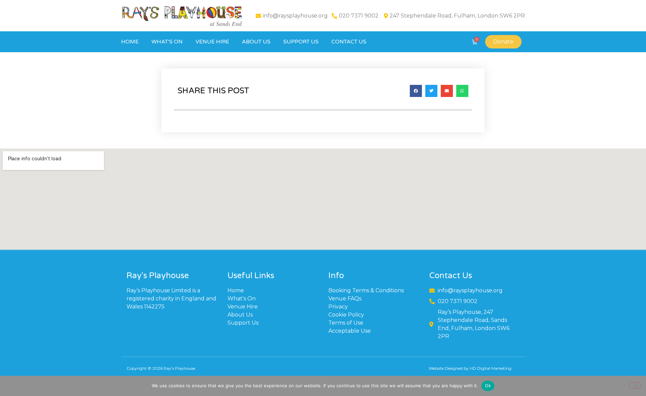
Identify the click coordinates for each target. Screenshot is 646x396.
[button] (416, 91)
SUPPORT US (301, 41)
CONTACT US (348, 41)
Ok (488, 385)
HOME (130, 41)
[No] (635, 386)
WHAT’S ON (167, 41)
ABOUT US (256, 41)
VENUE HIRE (212, 41)
